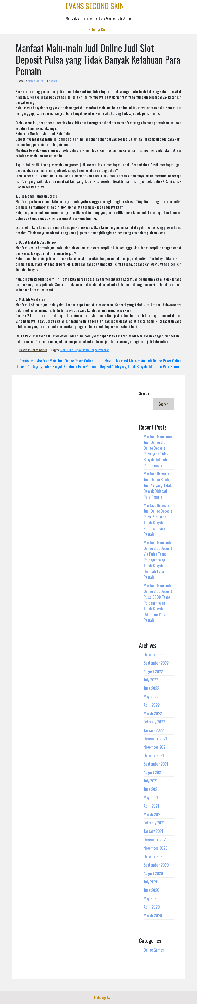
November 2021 (155, 747)
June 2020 (151, 890)
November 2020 (155, 848)
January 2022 (154, 730)
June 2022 (151, 688)
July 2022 (151, 680)
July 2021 (151, 781)
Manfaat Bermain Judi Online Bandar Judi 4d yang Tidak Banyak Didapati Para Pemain (158, 485)
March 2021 (152, 814)
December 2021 (155, 739)
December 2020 (156, 839)
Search (144, 393)
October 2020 (154, 856)
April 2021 (151, 806)
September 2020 (156, 865)
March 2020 (153, 915)
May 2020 (151, 898)
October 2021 (154, 755)
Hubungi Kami (98, 29)
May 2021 (151, 797)
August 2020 (153, 873)
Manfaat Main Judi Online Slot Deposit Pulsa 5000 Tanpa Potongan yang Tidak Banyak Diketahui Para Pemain (158, 603)
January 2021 (153, 831)
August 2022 (153, 671)
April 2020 (152, 907)
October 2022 (154, 654)
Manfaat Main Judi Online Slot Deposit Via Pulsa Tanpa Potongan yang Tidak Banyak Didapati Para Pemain (158, 560)
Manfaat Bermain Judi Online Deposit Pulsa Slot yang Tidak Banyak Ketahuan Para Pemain (158, 519)
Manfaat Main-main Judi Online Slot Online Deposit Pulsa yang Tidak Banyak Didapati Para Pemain (158, 451)
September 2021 (156, 764)
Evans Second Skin (95, 5)
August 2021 (153, 772)
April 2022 (152, 705)
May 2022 (151, 696)
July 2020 (151, 882)
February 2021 (154, 823)
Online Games (39, 350)
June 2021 (151, 789)
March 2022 (153, 713)
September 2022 (156, 663)
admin (54, 81)
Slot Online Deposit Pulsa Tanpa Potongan (84, 350)
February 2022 (154, 722)
